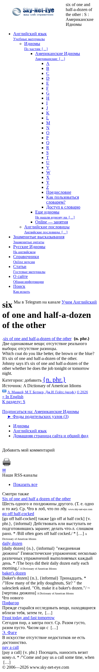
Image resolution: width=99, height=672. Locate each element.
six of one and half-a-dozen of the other (37, 338)
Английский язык (30, 430)
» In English (12, 396)
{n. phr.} (54, 379)
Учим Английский (79, 302)
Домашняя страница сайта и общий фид (50, 435)
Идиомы (21, 426)
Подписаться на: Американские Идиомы (40, 411)
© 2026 (82, 392)
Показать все (25, 484)
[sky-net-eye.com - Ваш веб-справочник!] (34, 20)
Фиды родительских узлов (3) (37, 416)
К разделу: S (13, 401)
